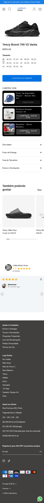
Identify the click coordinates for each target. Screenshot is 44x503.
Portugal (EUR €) (8, 484)
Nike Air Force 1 (8, 367)
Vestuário (6, 385)
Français (5, 488)
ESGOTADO (28, 102)
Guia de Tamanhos (9, 160)
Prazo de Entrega (9, 152)
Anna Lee (12, 284)
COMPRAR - (28, 116)
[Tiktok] (9, 461)
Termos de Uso (8, 347)
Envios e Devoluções (10, 168)
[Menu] (4, 9)
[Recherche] (9, 9)
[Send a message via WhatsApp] (40, 499)
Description (6, 145)
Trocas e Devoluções (10, 332)
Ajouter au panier (22, 78)
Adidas (5, 378)
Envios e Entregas (9, 329)
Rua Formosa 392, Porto (12, 408)
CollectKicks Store (20, 265)
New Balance (7, 370)
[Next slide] (42, 294)
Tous (39, 190)
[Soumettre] (40, 451)
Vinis (4, 396)
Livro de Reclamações (11, 340)
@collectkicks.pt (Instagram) (13, 422)
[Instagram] (3, 461)
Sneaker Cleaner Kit (10, 392)
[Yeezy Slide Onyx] (18, 211)
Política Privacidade (10, 343)
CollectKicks (12, 493)
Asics (4, 381)
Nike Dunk (6, 363)
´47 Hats (5, 389)
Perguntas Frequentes (11, 336)
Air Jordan (6, 359)
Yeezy (4, 374)
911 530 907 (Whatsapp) (12, 426)
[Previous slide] (2, 294)
